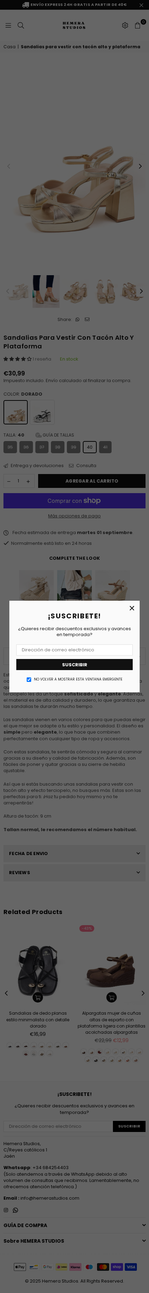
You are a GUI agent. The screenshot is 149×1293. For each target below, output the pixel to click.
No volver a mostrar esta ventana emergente (78, 679)
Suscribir (74, 664)
